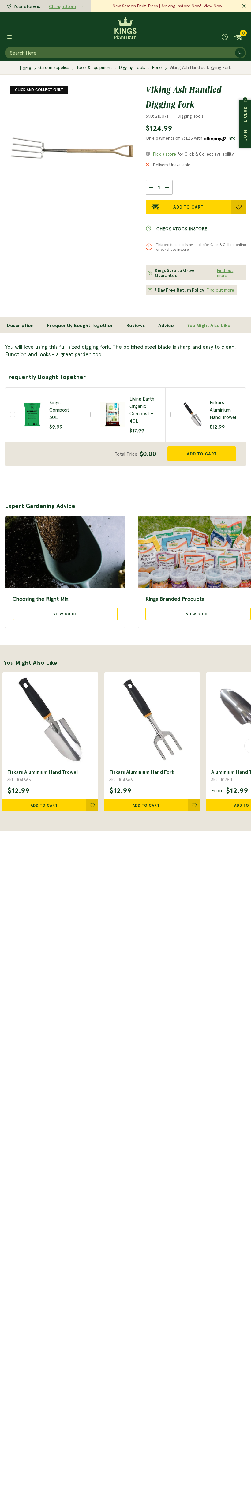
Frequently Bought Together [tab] (80, 325)
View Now (213, 6)
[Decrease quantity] (151, 187)
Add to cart (202, 454)
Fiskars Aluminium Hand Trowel (42, 772)
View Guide (65, 614)
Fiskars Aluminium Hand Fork (141, 772)
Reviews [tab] (135, 325)
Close (245, 99)
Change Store (62, 6)
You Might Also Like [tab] (208, 325)
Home (25, 68)
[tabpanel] (125, 350)
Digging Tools (132, 67)
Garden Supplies (53, 67)
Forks (157, 67)
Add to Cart (188, 207)
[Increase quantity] (167, 187)
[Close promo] (244, 6)
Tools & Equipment (94, 67)
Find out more (225, 273)
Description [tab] (20, 325)
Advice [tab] (166, 325)
